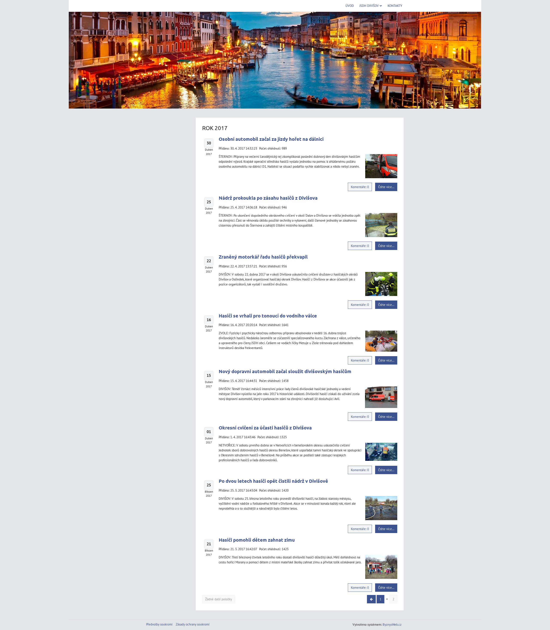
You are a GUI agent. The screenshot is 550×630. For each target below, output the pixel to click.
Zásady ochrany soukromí (192, 624)
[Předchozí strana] (371, 599)
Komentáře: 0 (360, 187)
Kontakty (395, 5)
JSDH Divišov (369, 5)
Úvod (349, 5)
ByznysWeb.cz (392, 624)
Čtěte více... (386, 187)
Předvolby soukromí (159, 624)
